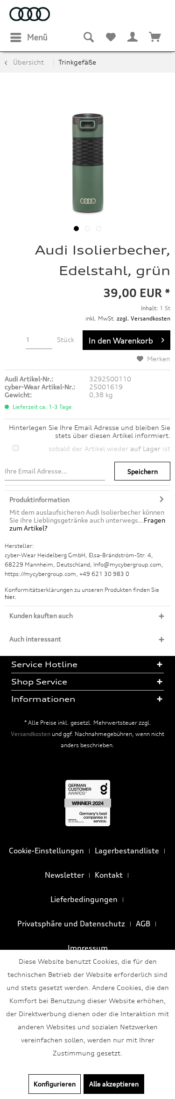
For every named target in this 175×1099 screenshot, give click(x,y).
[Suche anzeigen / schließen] (88, 37)
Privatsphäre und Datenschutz (71, 923)
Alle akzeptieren (114, 1084)
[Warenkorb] (155, 37)
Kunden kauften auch (41, 615)
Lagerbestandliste (127, 850)
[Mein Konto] (133, 37)
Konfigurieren (55, 1084)
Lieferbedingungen (84, 899)
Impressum (88, 948)
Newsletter (64, 875)
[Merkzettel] (110, 37)
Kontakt (109, 875)
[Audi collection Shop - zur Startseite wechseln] (29, 15)
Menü (37, 37)
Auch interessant (35, 639)
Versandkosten (30, 733)
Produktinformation (39, 499)
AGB (143, 923)
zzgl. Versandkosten (143, 318)
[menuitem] (28, 37)
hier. (10, 596)
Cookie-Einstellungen (46, 850)
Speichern (142, 471)
